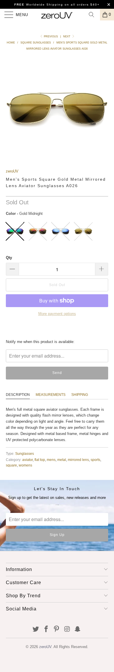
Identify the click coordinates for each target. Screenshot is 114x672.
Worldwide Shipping (38, 4)
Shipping (79, 395)
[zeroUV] (57, 14)
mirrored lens (78, 460)
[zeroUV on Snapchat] (77, 629)
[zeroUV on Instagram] (67, 629)
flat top (39, 460)
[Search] (93, 14)
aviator (27, 460)
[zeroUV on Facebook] (46, 629)
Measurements (50, 395)
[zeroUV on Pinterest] (56, 629)
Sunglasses (24, 453)
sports (95, 460)
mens (51, 460)
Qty (9, 257)
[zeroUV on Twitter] (36, 629)
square (11, 465)
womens (25, 465)
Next (67, 36)
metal (61, 460)
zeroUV (12, 171)
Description (18, 395)
